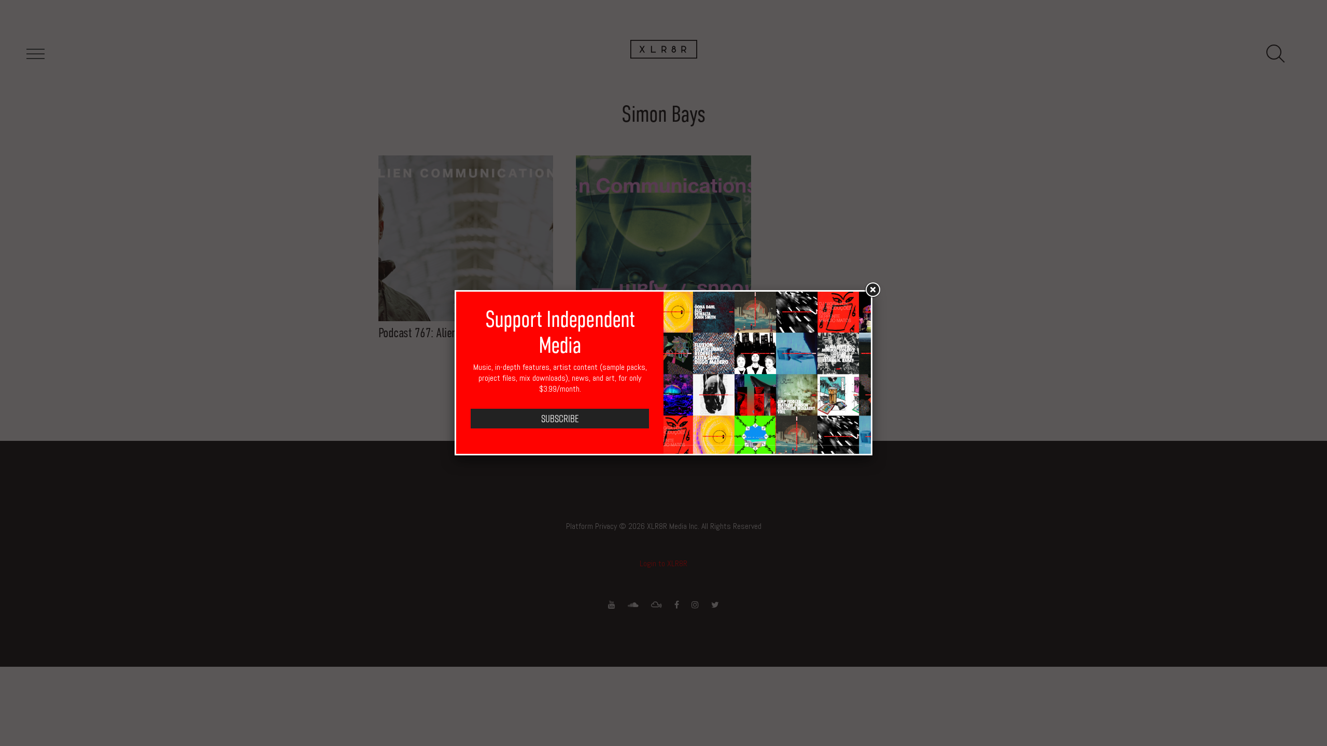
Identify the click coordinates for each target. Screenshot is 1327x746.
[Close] (872, 290)
